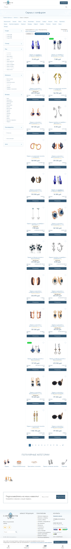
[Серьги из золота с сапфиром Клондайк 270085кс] (57, 417)
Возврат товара (42, 535)
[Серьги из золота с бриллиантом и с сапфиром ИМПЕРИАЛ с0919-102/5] (36, 383)
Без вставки (31, 21)
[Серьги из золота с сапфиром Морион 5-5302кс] (36, 282)
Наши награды (41, 530)
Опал (25, 21)
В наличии (9, 132)
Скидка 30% (9, 36)
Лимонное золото (11, 82)
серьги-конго (10, 69)
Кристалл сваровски (14, 24)
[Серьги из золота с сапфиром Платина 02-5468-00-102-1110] (57, 282)
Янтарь (6, 26)
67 (63, 445)
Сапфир (44, 21)
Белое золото (7, 21)
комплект (9, 54)
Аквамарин (9, 100)
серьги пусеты (10, 66)
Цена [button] (6, 144)
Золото (14, 21)
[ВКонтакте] (5, 527)
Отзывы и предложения (44, 521)
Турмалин (23, 24)
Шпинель (38, 21)
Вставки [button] (7, 94)
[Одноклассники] (9, 527)
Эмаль (60, 24)
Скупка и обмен (42, 519)
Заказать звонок (57, 516)
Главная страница (7, 17)
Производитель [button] (9, 127)
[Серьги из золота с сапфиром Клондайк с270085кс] (57, 383)
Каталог (16, 17)
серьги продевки (10, 64)
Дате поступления (30, 31)
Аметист (9, 103)
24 (65, 31)
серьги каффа (10, 62)
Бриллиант (9, 108)
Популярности (42, 29)
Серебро (42, 24)
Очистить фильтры (41, 33)
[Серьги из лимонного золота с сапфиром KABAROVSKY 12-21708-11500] (36, 147)
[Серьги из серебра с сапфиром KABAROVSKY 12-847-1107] (36, 45)
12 (63, 31)
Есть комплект (10, 138)
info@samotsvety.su (59, 519)
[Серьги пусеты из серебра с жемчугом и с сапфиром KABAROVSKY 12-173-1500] (57, 113)
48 (67, 31)
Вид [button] (6, 49)
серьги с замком (10, 67)
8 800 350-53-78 (57, 523)
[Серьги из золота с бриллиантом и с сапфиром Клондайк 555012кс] (36, 180)
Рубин (20, 21)
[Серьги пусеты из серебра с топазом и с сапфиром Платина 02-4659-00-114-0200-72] (36, 214)
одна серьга (9, 56)
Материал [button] (8, 75)
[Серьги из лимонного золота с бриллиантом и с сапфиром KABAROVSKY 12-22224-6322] (36, 417)
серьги (8, 59)
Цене (36, 29)
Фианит (50, 21)
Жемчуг (8, 111)
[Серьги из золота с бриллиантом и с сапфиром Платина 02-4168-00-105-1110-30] (36, 79)
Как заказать (41, 523)
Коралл (8, 118)
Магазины (40, 525)
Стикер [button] (7, 43)
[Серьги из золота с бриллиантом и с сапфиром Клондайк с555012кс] (57, 147)
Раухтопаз (62, 21)
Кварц (8, 116)
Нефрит (36, 24)
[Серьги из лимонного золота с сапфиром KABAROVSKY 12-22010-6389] (57, 79)
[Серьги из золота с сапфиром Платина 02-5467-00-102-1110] (57, 316)
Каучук (5, 24)
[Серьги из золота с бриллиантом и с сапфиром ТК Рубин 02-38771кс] (36, 113)
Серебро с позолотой (12, 89)
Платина (48, 24)
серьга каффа (10, 57)
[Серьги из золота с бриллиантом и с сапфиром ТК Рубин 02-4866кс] (36, 316)
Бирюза (8, 106)
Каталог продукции (43, 516)
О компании (41, 527)
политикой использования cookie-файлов (41, 542)
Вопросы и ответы (43, 517)
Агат (8, 98)
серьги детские (10, 61)
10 (56, 445)
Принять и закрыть (60, 542)
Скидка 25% (9, 34)
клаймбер (9, 52)
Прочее (8, 85)
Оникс (55, 21)
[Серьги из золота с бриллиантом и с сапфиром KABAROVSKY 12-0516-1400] (57, 214)
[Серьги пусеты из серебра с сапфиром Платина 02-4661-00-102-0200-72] (57, 248)
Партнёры (40, 528)
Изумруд (30, 24)
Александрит (10, 101)
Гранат (54, 24)
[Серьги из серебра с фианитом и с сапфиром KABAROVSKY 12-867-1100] (57, 45)
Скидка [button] (7, 30)
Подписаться (61, 496)
